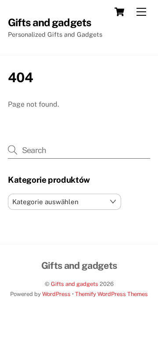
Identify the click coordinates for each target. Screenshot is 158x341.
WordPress (56, 294)
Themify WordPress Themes (111, 294)
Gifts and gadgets (74, 284)
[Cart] (119, 12)
